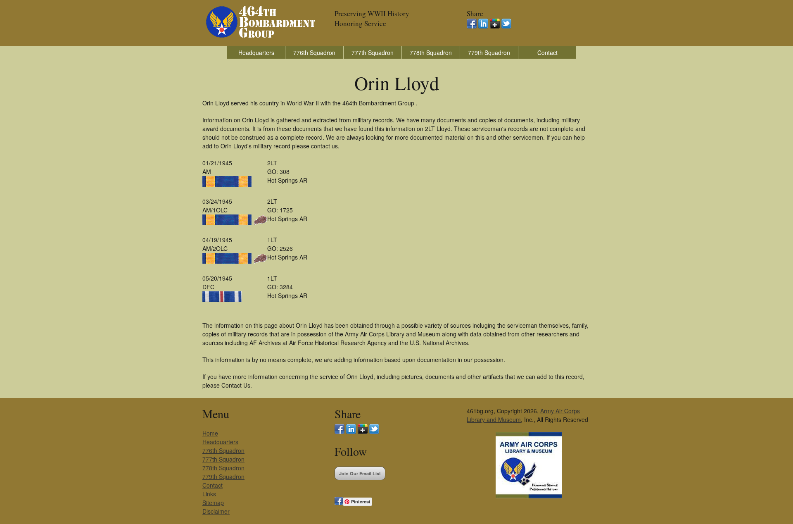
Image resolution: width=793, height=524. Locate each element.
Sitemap (213, 502)
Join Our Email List (360, 473)
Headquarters (256, 52)
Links (209, 494)
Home (210, 433)
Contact (547, 52)
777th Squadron (372, 52)
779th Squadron (489, 52)
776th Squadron (314, 52)
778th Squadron (431, 52)
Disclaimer (216, 511)
